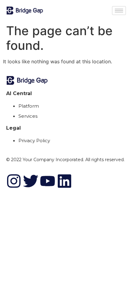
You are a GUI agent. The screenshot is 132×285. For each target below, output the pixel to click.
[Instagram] (13, 181)
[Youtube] (47, 181)
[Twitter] (30, 181)
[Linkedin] (64, 181)
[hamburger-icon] (119, 10)
